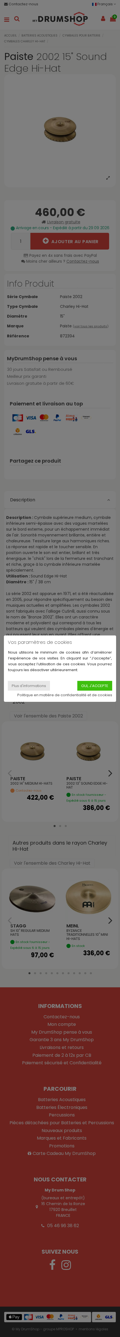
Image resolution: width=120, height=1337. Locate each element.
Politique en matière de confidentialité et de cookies (64, 695)
